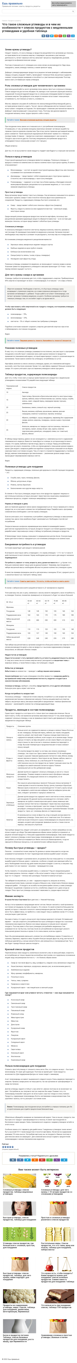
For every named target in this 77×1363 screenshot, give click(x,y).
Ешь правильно (12, 3)
